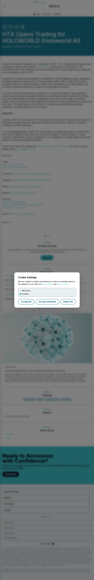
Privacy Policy (47, 284)
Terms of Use (62, 284)
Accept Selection (47, 301)
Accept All (26, 301)
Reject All (68, 301)
